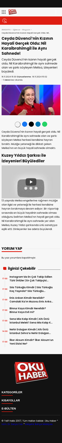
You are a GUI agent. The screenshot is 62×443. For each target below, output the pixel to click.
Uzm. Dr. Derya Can (12, 424)
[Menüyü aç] (4, 12)
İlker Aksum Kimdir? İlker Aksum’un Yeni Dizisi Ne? (31, 341)
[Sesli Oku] (18, 124)
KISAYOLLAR (11, 400)
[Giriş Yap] (58, 12)
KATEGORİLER (12, 392)
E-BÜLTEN (9, 408)
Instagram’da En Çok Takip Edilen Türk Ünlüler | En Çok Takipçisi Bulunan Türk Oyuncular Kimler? (31, 278)
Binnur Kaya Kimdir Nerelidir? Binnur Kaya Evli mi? (28, 310)
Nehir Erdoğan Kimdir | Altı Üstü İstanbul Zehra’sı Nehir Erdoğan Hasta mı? (29, 331)
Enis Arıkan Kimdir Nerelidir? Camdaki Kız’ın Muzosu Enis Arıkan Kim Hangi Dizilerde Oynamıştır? (31, 299)
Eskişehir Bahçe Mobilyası (39, 424)
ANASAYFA (6, 29)
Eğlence (16, 29)
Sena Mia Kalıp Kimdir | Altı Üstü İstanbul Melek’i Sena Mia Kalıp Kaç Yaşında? (32, 320)
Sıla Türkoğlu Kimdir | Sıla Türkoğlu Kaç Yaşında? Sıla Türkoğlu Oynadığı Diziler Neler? (31, 289)
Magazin (26, 29)
